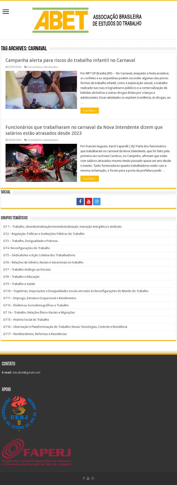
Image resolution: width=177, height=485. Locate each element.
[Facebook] (80, 201)
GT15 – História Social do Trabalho (26, 319)
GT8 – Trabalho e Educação (21, 276)
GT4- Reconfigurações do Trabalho (26, 248)
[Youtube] (88, 201)
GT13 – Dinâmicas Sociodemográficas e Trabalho (36, 305)
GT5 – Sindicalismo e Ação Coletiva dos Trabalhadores (39, 255)
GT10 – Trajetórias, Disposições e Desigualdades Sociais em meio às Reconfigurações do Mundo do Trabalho (75, 291)
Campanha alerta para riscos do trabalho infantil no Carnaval (70, 60)
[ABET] (88, 19)
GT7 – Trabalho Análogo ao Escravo (27, 269)
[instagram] (96, 201)
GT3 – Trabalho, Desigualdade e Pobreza (30, 241)
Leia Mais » (89, 110)
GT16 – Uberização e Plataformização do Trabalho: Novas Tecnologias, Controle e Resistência (65, 326)
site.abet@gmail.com (26, 372)
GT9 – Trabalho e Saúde (19, 284)
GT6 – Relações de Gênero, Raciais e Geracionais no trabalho (43, 262)
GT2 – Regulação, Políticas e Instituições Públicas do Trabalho (44, 233)
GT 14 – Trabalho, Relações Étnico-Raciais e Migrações (39, 312)
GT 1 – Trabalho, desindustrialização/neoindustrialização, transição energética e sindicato (62, 226)
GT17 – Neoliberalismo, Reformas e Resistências (35, 334)
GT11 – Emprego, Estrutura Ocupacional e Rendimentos (39, 298)
